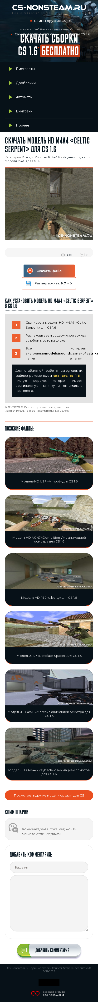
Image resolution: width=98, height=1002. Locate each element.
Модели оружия (75, 157)
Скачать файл (49, 271)
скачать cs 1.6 (66, 375)
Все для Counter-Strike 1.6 (40, 157)
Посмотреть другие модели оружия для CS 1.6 (49, 796)
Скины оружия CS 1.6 (52, 21)
